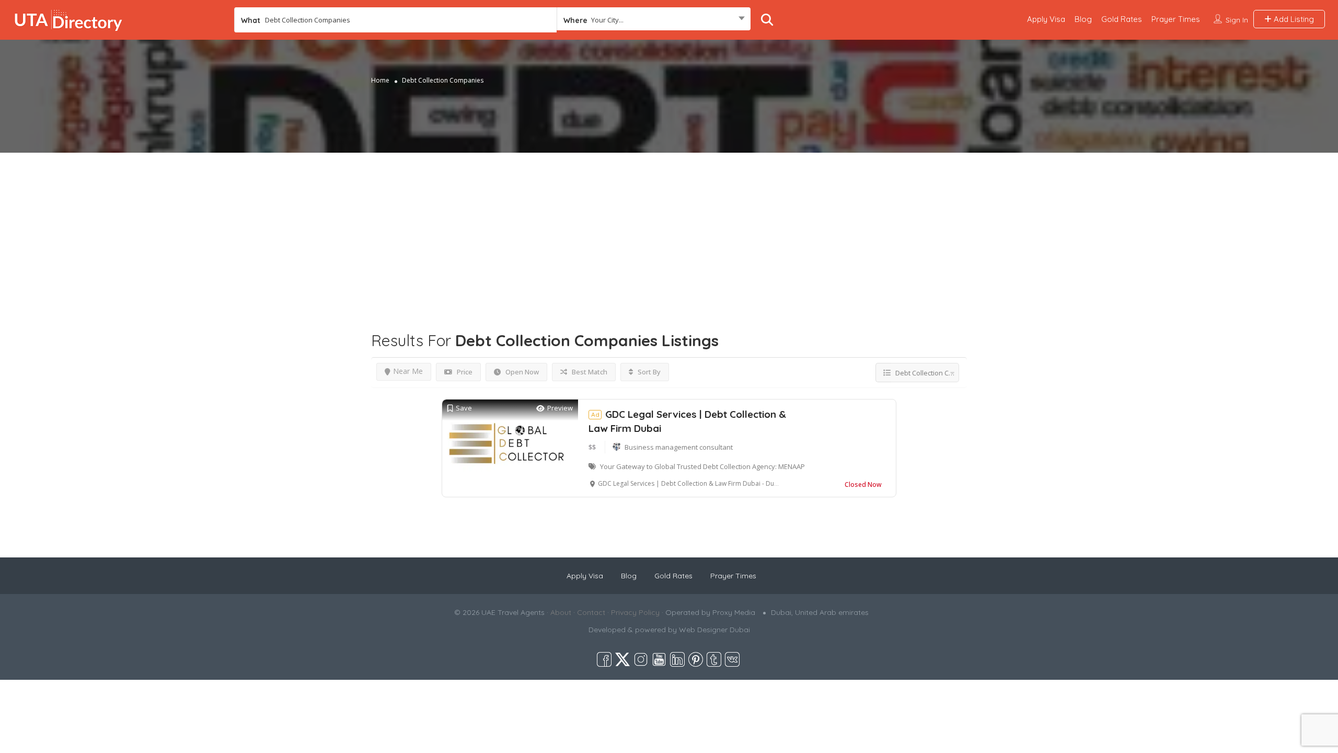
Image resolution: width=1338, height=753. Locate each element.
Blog (1083, 19)
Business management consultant (679, 447)
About (560, 612)
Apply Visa (1046, 19)
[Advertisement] (669, 226)
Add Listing (1293, 19)
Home (380, 80)
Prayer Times (1175, 19)
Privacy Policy (635, 612)
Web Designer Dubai (714, 629)
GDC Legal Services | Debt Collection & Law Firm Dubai (687, 421)
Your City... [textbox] (607, 20)
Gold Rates (1121, 19)
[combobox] (653, 20)
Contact (591, 612)
